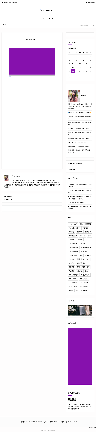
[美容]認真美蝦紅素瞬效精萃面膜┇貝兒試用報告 (80, 208)
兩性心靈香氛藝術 (74, 228)
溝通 (81, 255)
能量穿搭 (71, 267)
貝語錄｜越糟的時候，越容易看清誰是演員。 (80, 123)
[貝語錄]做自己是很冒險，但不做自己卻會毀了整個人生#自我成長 (80, 198)
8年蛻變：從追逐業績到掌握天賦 (79, 112)
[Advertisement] (32, 61)
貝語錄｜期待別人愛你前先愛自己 (78, 146)
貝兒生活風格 (73, 286)
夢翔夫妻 (82, 236)
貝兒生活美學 (84, 283)
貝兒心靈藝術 (73, 283)
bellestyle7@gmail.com (10, 2)
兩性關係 (88, 232)
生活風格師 (80, 259)
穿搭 (88, 259)
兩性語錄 (79, 232)
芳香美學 (71, 271)
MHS (70, 224)
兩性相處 (85, 228)
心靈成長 (79, 240)
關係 (76, 290)
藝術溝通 (79, 271)
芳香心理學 (85, 267)
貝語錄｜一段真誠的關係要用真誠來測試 (80, 117)
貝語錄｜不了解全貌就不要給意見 (78, 128)
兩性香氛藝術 (73, 236)
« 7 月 (69, 78)
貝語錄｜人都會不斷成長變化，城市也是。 (80, 133)
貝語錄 (71, 290)
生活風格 (71, 259)
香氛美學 (84, 290)
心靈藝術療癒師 (73, 251)
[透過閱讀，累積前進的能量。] (80, 310)
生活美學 (88, 255)
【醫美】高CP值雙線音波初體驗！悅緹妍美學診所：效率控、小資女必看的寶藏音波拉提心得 (80, 106)
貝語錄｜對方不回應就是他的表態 (78, 138)
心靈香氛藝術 (73, 255)
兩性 (81, 224)
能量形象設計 (81, 263)
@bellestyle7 (72, 169)
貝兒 (86, 271)
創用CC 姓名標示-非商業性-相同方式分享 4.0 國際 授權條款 (80, 406)
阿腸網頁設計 (92, 428)
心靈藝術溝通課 (86, 247)
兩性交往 (88, 224)
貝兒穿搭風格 (84, 286)
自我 (78, 267)
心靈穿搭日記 (73, 243)
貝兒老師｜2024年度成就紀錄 (77, 142)
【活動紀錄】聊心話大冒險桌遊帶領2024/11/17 (79, 151)
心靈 (89, 236)
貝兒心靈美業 (84, 279)
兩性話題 (71, 232)
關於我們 (43, 430)
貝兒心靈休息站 (73, 275)
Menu (4, 25)
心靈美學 (82, 243)
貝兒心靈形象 (85, 275)
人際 (75, 224)
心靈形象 (71, 240)
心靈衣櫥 (84, 251)
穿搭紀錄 (71, 263)
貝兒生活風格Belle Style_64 (76, 203)
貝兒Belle (16, 176)
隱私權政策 (51, 430)
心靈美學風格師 (73, 247)
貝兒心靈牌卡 (73, 279)
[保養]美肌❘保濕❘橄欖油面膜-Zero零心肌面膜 (80, 185)
